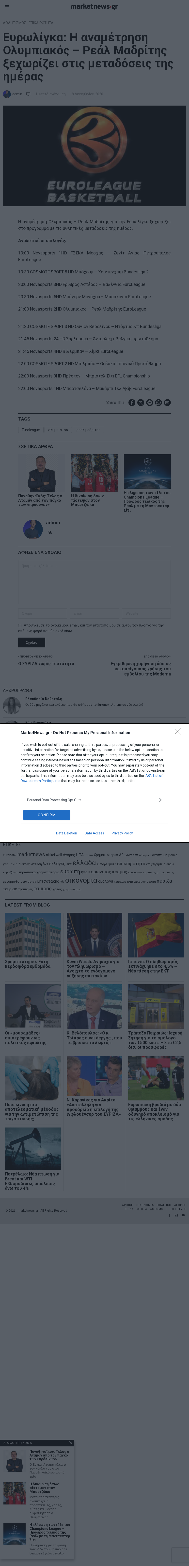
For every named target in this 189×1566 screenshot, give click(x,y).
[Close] (179, 733)
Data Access (94, 833)
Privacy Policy (122, 833)
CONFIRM (47, 815)
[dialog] (94, 783)
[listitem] (94, 799)
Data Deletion (66, 833)
